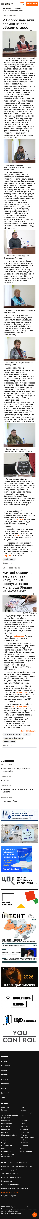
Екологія (24, 1126)
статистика (9, 742)
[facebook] (2, 1199)
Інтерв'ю (4, 1074)
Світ (3, 1148)
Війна (22, 1123)
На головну (7, 8)
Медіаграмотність (9, 1135)
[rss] (17, 1199)
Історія (23, 1110)
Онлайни (4, 1079)
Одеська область (12, 734)
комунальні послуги (13, 738)
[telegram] (14, 1199)
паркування (21, 692)
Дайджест (5, 1126)
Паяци (6, 780)
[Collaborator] (19, 859)
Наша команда (7, 1181)
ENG (22, 5)
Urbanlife (5, 1107)
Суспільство (6, 1151)
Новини (17, 8)
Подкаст (5, 1143)
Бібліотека (5, 1120)
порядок (19, 519)
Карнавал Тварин (11, 801)
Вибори (23, 1120)
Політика (24, 1143)
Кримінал (5, 1132)
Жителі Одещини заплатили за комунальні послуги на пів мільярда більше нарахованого (17, 582)
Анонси (7, 761)
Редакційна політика (10, 1185)
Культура (24, 1132)
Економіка (5, 1129)
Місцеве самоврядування (13, 10)
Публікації (5, 1065)
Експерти (5, 1084)
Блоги (3, 1088)
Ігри (22, 1107)
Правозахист (6, 1146)
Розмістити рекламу (10, 1192)
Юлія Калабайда (27, 731)
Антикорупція (26, 1113)
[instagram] (8, 1199)
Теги (3, 1097)
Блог (22, 1116)
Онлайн (4, 1140)
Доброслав (9, 559)
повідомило (18, 636)
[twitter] (5, 1199)
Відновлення (6, 1123)
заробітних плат (19, 706)
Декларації (5, 1093)
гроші (27, 734)
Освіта (23, 1140)
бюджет (7, 556)
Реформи (24, 1146)
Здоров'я (24, 1129)
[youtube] (11, 1199)
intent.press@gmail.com (11, 1170)
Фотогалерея (26, 1151)
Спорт (23, 1148)
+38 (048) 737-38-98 (9, 1173)
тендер (17, 535)
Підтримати (32, 3)
